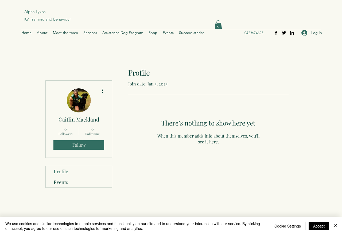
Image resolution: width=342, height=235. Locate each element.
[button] (218, 24)
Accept (319, 226)
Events (61, 182)
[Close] (335, 226)
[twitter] (284, 33)
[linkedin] (292, 33)
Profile (61, 171)
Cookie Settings (287, 226)
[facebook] (276, 33)
